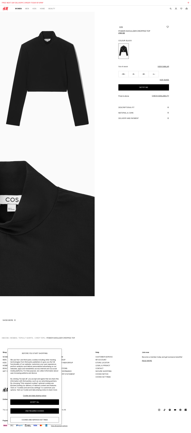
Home (42, 9)
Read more (147, 361)
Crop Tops (40, 338)
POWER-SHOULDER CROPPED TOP (61, 338)
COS (121, 27)
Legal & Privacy (103, 365)
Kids (34, 9)
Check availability (160, 96)
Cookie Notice (102, 374)
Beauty (51, 9)
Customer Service (104, 357)
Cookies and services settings (35, 420)
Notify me (143, 87)
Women (18, 9)
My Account (101, 360)
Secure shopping (103, 371)
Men (27, 9)
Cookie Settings (103, 377)
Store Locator (102, 363)
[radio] (123, 51)
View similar (163, 66)
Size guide (164, 80)
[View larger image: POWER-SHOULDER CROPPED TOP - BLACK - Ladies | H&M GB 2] (47, 225)
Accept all (34, 402)
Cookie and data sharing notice (34, 396)
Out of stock (123, 66)
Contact (99, 368)
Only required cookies (34, 411)
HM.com (5, 338)
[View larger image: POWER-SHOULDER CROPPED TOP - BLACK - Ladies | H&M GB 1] (47, 83)
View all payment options (59, 426)
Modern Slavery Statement (62, 374)
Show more (8, 320)
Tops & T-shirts (26, 338)
